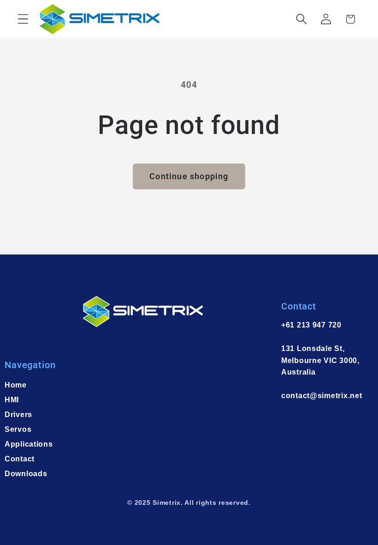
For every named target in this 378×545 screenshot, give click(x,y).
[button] (23, 19)
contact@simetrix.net (321, 396)
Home (16, 385)
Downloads (26, 474)
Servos (18, 429)
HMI (12, 400)
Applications (29, 444)
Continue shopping (188, 176)
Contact (20, 459)
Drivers (18, 414)
